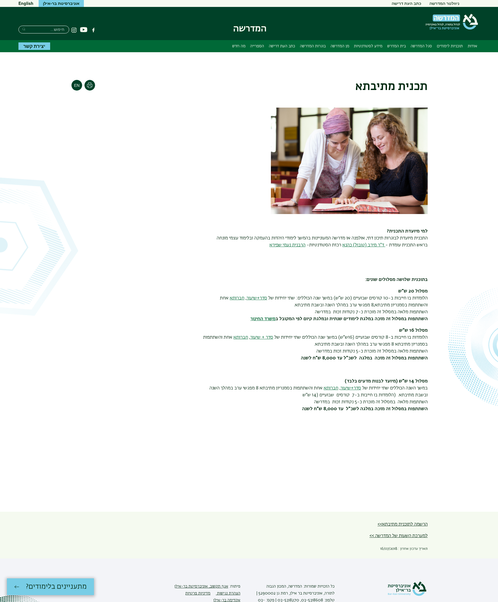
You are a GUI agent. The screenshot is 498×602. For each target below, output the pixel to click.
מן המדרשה (340, 46)
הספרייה (257, 46)
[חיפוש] (24, 29)
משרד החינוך (263, 319)
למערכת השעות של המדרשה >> (398, 536)
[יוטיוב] (83, 30)
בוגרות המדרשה (313, 46)
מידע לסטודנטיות (368, 46)
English (25, 3)
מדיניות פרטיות (197, 593)
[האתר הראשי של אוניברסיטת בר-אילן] (407, 595)
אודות (472, 46)
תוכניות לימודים (450, 46)
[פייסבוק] (93, 30)
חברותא (237, 298)
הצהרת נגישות (228, 593)
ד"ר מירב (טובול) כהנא (363, 245)
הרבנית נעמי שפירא (287, 245)
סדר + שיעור (261, 337)
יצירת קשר (34, 46)
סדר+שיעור (256, 298)
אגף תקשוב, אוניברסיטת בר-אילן (201, 586)
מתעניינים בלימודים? (56, 586)
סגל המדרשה (421, 46)
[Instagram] (74, 30)
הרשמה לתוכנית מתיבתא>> (403, 524)
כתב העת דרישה (406, 3)
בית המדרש (396, 46)
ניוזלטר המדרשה (444, 3)
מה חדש (239, 46)
